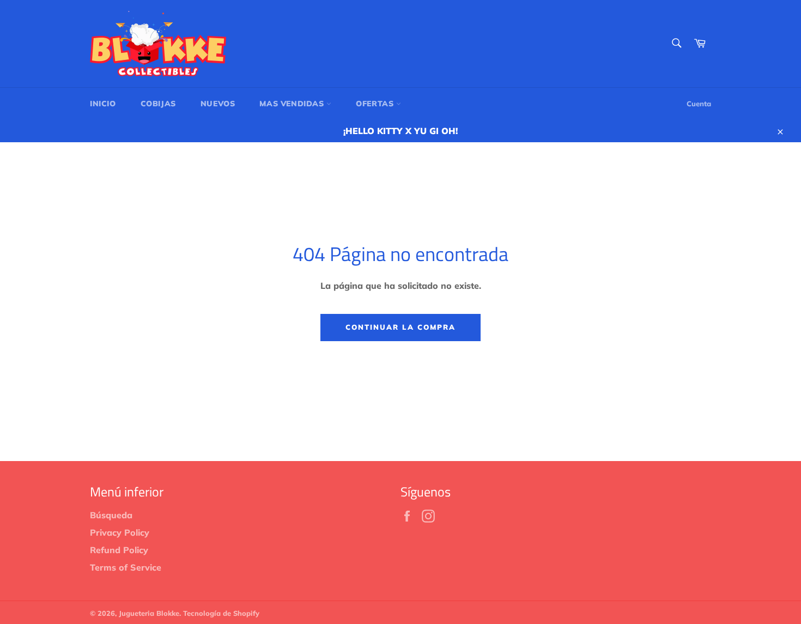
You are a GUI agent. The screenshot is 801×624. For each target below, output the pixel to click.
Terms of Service (125, 567)
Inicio (103, 103)
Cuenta (699, 103)
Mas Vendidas (292, 103)
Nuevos (218, 103)
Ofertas (376, 103)
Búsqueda (111, 515)
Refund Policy (119, 549)
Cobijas (158, 103)
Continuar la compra (400, 327)
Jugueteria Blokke (149, 613)
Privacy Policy (119, 532)
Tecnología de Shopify (221, 613)
